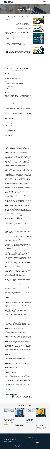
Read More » (6, 424)
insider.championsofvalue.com (20, 70)
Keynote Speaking (17, 439)
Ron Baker (15, 257)
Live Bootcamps (17, 438)
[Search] (43, 17)
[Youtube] (44, 1)
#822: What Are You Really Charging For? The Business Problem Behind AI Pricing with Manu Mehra (19, 425)
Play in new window (10, 38)
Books (15, 440)
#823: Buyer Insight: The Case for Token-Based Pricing (9, 420)
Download (14, 38)
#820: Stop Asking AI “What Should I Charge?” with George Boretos (40, 425)
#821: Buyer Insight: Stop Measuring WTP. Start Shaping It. (29, 420)
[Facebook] (36, 442)
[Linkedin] (45, 1)
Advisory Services (17, 437)
